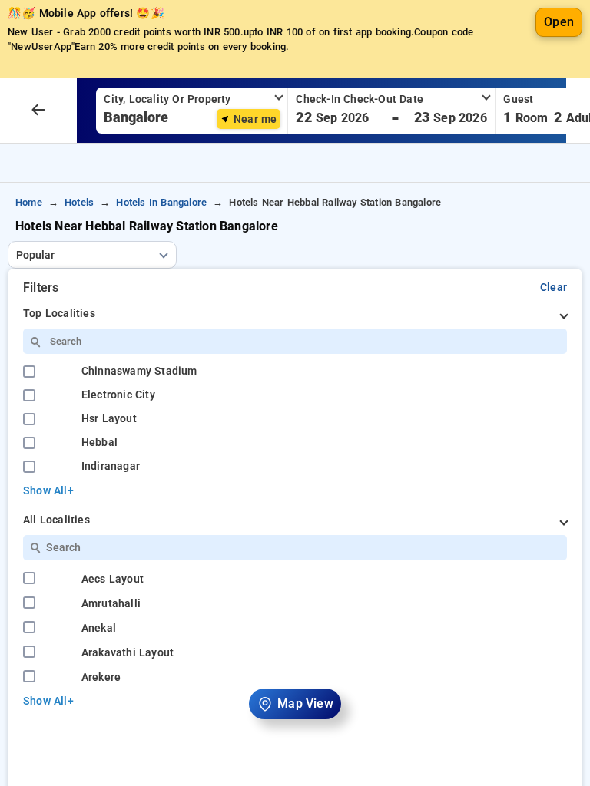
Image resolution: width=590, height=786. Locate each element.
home (28, 202)
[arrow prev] (38, 110)
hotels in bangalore (161, 202)
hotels (79, 202)
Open (559, 22)
